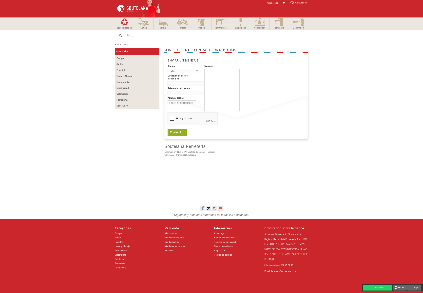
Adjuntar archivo (176, 98)
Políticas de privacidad (225, 242)
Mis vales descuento (174, 237)
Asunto (171, 66)
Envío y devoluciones (224, 237)
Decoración (298, 27)
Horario (401, 287)
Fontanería (279, 27)
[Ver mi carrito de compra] (284, 2)
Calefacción (259, 27)
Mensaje (208, 66)
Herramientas (221, 27)
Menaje (201, 27)
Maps (416, 287)
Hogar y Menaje (124, 76)
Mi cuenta (171, 228)
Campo (143, 27)
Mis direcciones (171, 242)
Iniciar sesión (272, 3)
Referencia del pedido (179, 88)
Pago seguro (220, 250)
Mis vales (169, 250)
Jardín (163, 27)
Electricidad (240, 27)
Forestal (182, 27)
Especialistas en (124, 27)
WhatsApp (380, 287)
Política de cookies (223, 255)
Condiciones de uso (223, 246)
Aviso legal (219, 233)
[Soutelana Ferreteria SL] (139, 8)
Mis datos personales (174, 246)
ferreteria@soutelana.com (283, 271)
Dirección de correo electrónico (178, 77)
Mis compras (170, 233)
